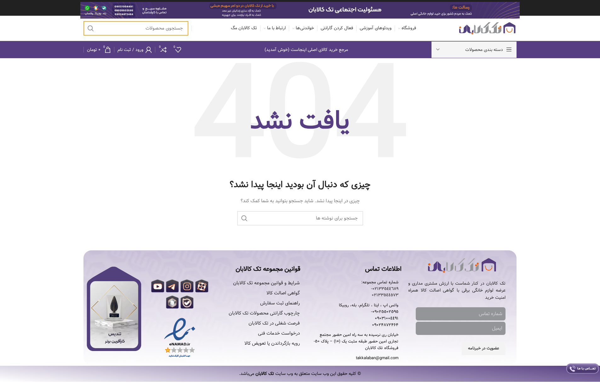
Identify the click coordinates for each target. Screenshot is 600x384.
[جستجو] (90, 28)
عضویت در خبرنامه (483, 348)
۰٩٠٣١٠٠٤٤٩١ (386, 318)
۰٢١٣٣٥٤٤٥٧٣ (385, 295)
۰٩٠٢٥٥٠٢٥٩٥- (384, 312)
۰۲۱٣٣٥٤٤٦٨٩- (384, 289)
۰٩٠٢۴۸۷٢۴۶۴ (385, 325)
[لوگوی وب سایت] (487, 28)
